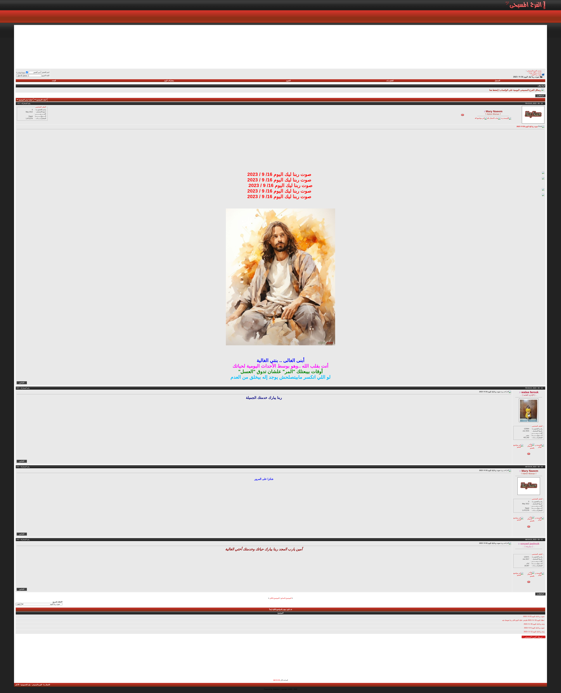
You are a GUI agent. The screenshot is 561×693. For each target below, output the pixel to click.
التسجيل (497, 80)
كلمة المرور (45, 75)
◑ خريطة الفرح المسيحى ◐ (533, 637)
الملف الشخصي (40, 107)
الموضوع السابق (286, 598)
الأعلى (17, 685)
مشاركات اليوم (169, 80)
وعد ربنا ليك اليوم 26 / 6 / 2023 (534, 624)
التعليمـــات (389, 80)
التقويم (288, 80)
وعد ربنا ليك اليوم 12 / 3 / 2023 (534, 631)
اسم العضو (45, 72)
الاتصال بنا (46, 685)
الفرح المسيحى (37, 685)
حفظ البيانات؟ (20, 73)
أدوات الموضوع (41, 100)
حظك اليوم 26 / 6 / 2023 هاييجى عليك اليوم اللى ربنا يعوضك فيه (523, 620)
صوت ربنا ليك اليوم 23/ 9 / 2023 (533, 616)
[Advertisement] (458, 46)
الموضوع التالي (274, 598)
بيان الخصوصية (25, 685)
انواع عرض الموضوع (25, 100)
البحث (54, 80)
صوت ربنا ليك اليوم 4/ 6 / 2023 (534, 628)
